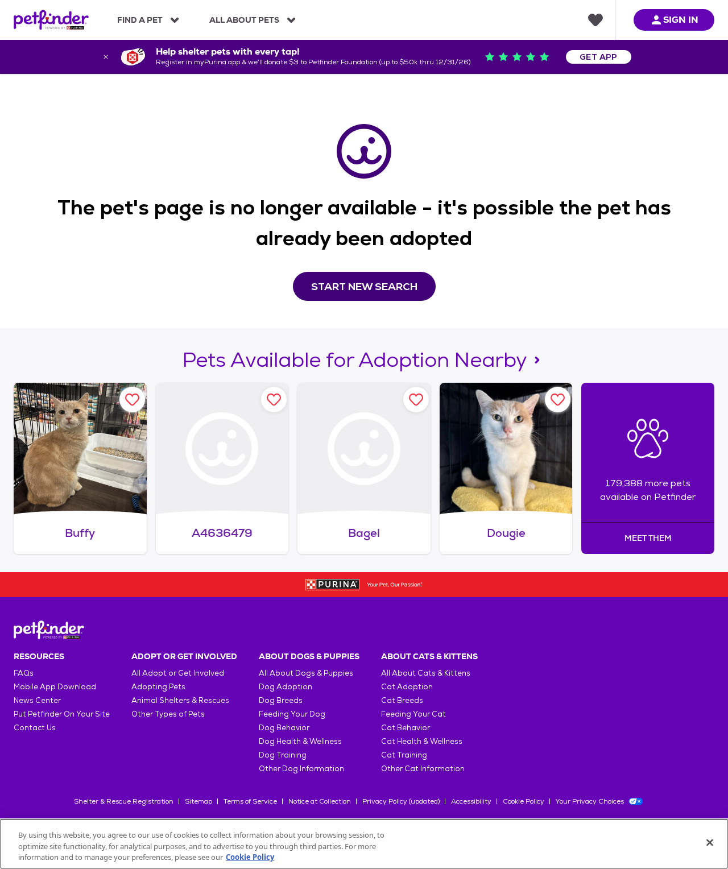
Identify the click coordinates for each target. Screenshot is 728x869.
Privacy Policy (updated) (401, 801)
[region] (364, 843)
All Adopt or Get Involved (177, 673)
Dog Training (283, 755)
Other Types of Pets (168, 714)
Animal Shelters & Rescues (180, 700)
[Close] (709, 842)
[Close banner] (106, 57)
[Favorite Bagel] (416, 399)
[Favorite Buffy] (132, 399)
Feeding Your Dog (292, 714)
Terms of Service (250, 801)
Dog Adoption (285, 687)
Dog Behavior (284, 728)
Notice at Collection (319, 801)
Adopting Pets (158, 687)
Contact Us (35, 728)
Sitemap (198, 801)
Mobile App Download (55, 687)
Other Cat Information (423, 768)
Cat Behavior (405, 728)
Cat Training (404, 755)
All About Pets (244, 20)
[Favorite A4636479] (273, 399)
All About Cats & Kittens (425, 673)
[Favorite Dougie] (557, 399)
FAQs (24, 673)
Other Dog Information (301, 768)
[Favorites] (595, 20)
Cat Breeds (402, 700)
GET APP (599, 57)
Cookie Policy (523, 801)
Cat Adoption (407, 687)
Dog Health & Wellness (300, 741)
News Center (37, 700)
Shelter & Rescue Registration (123, 801)
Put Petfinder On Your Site (62, 714)
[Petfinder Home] (51, 20)
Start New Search (364, 286)
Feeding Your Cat (413, 714)
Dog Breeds (281, 700)
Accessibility (471, 801)
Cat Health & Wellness (421, 741)
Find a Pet (140, 20)
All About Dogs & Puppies (306, 673)
